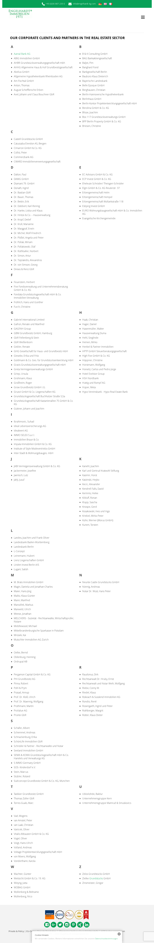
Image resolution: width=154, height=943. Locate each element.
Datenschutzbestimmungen (106, 938)
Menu (142, 17)
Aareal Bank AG (22, 53)
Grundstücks (96, 878)
